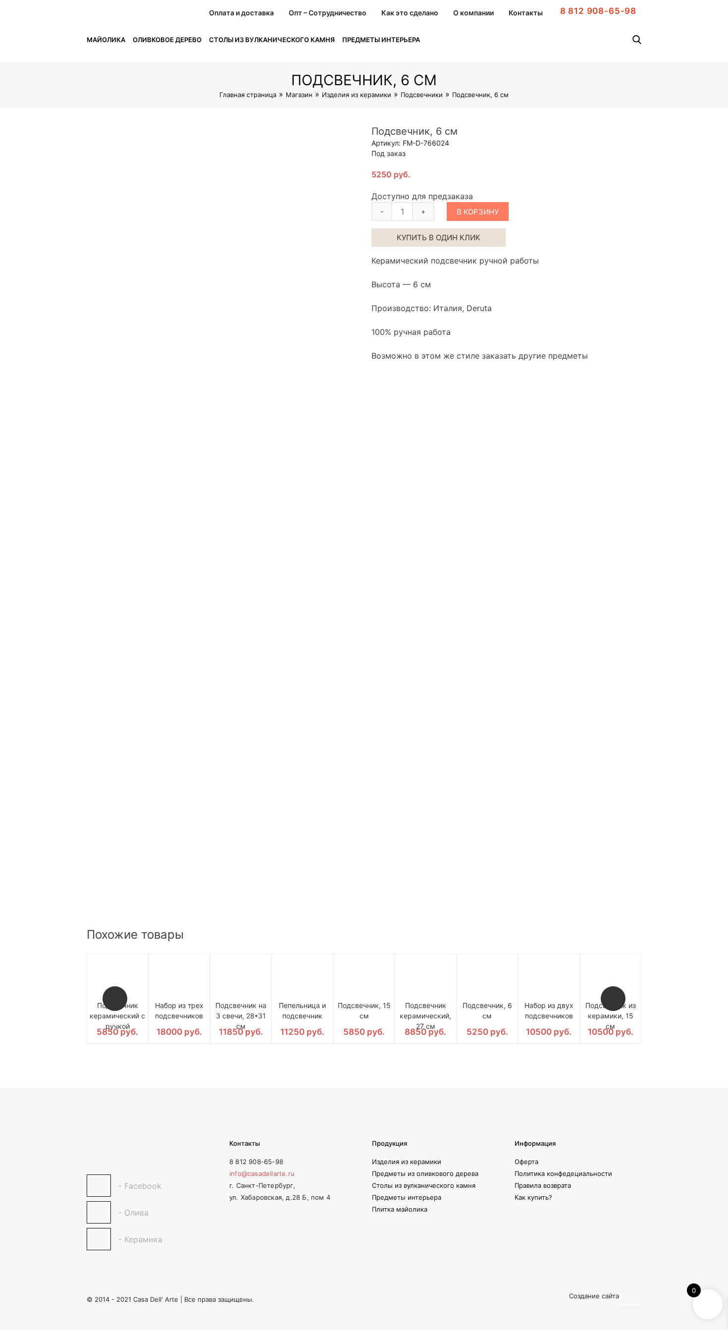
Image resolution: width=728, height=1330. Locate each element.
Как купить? (533, 1197)
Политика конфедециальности (563, 1173)
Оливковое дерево (167, 40)
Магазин (299, 95)
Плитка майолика (399, 1209)
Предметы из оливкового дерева (425, 1173)
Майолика (106, 40)
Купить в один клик (438, 237)
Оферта (526, 1162)
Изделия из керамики (356, 95)
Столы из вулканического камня (272, 40)
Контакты (526, 12)
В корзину (478, 211)
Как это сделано (409, 12)
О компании (473, 12)
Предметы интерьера (381, 40)
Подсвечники (422, 95)
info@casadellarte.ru (262, 1173)
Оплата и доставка (241, 12)
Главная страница (247, 95)
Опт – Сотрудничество (327, 12)
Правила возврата (543, 1185)
